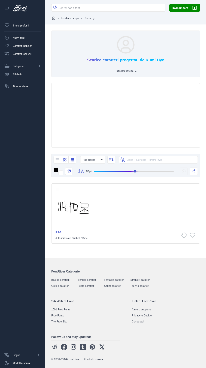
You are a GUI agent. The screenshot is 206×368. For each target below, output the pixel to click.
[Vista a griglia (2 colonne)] (65, 160)
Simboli (76, 238)
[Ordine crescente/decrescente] (111, 160)
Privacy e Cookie (142, 315)
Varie (85, 238)
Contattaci (138, 321)
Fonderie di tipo (70, 18)
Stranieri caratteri (140, 279)
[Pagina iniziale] (53, 18)
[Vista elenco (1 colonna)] (57, 160)
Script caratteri (112, 285)
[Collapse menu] (7, 8)
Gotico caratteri (60, 285)
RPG (59, 232)
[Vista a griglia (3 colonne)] (72, 160)
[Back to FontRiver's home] (19, 8)
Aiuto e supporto (141, 309)
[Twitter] (102, 349)
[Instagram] (73, 349)
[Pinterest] (92, 349)
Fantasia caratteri (114, 279)
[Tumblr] (83, 349)
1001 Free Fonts (60, 309)
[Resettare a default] (184, 171)
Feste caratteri (86, 285)
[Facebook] (64, 349)
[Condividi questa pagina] (194, 171)
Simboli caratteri (87, 279)
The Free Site (59, 321)
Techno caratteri (139, 285)
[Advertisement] (126, 115)
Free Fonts (57, 315)
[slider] (134, 171)
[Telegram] (54, 349)
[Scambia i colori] (68, 171)
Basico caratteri (60, 279)
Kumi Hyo (63, 238)
